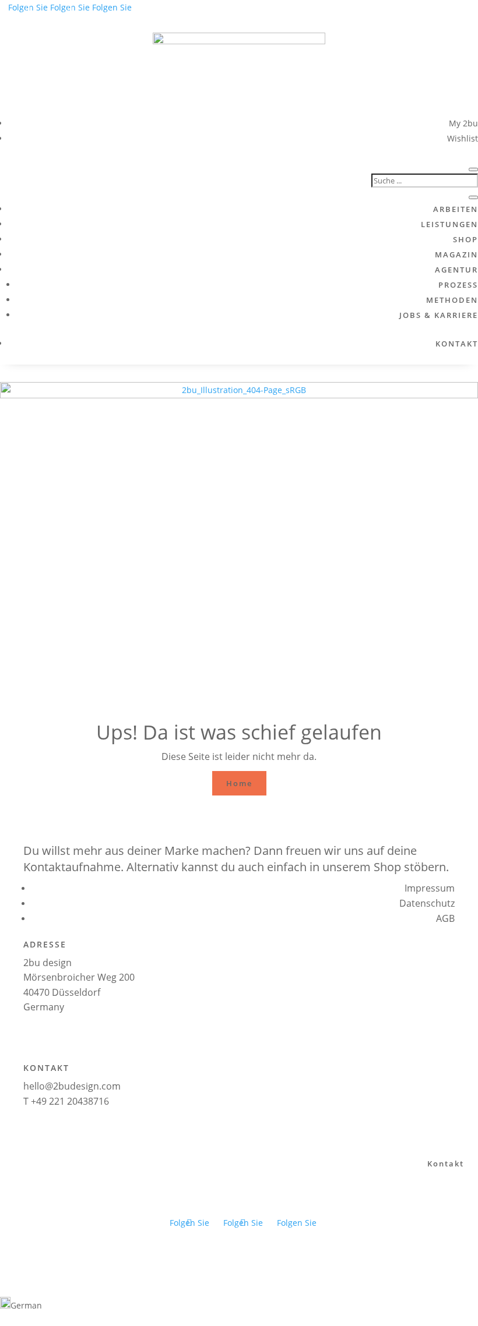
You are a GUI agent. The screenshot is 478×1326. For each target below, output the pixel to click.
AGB (445, 918)
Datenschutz (427, 903)
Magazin (456, 254)
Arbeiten (455, 209)
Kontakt (456, 343)
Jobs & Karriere (438, 315)
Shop (465, 239)
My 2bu (463, 123)
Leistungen (449, 224)
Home (239, 783)
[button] (239, 1305)
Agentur (456, 269)
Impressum (430, 888)
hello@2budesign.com (72, 1086)
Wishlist (462, 138)
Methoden (452, 300)
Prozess (458, 285)
